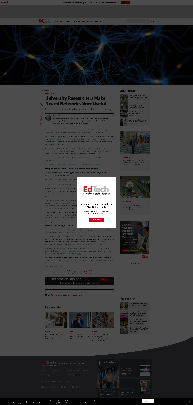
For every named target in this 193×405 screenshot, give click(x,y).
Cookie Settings (148, 401)
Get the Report (96, 220)
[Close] (190, 401)
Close (112, 179)
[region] (96, 401)
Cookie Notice (95, 403)
